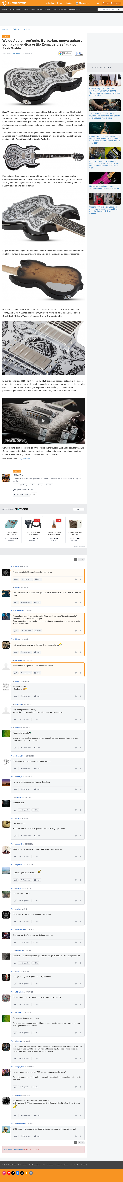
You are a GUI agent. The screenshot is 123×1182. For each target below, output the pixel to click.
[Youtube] (9, 1173)
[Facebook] (17, 1173)
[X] (22, 1173)
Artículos (50, 3)
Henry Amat (16, 53)
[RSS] (26, 1173)
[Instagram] (4, 1173)
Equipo (69, 3)
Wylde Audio (24, 459)
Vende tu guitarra (34, 1165)
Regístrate (115, 3)
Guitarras (4, 9)
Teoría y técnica (36, 9)
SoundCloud (49, 485)
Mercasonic (84, 3)
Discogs (40, 485)
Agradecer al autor (22, 494)
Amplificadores (15, 9)
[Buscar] (119, 9)
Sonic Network (22, 1165)
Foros (59, 3)
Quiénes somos (48, 1165)
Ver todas (79, 509)
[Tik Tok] (13, 1173)
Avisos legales (74, 1165)
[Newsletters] (31, 1173)
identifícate (18, 1149)
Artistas (47, 9)
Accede (106, 3)
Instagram (17, 485)
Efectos (25, 9)
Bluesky (24, 485)
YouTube (32, 485)
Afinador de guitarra (59, 9)
